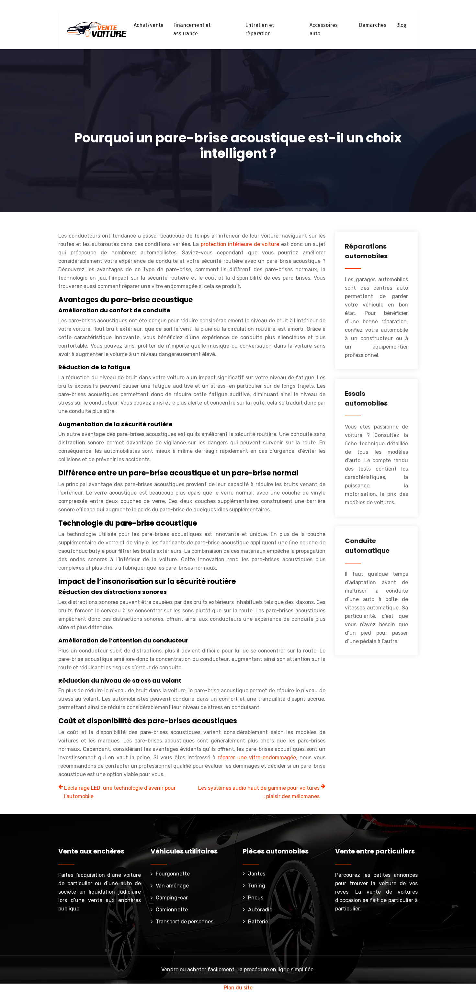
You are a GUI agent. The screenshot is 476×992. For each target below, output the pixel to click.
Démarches (372, 25)
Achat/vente (149, 25)
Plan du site (238, 988)
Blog (401, 25)
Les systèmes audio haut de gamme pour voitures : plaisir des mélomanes (259, 792)
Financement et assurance (191, 29)
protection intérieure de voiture (240, 244)
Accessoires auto (324, 29)
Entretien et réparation (259, 29)
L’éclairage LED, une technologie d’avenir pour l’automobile (120, 792)
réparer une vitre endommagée (257, 757)
